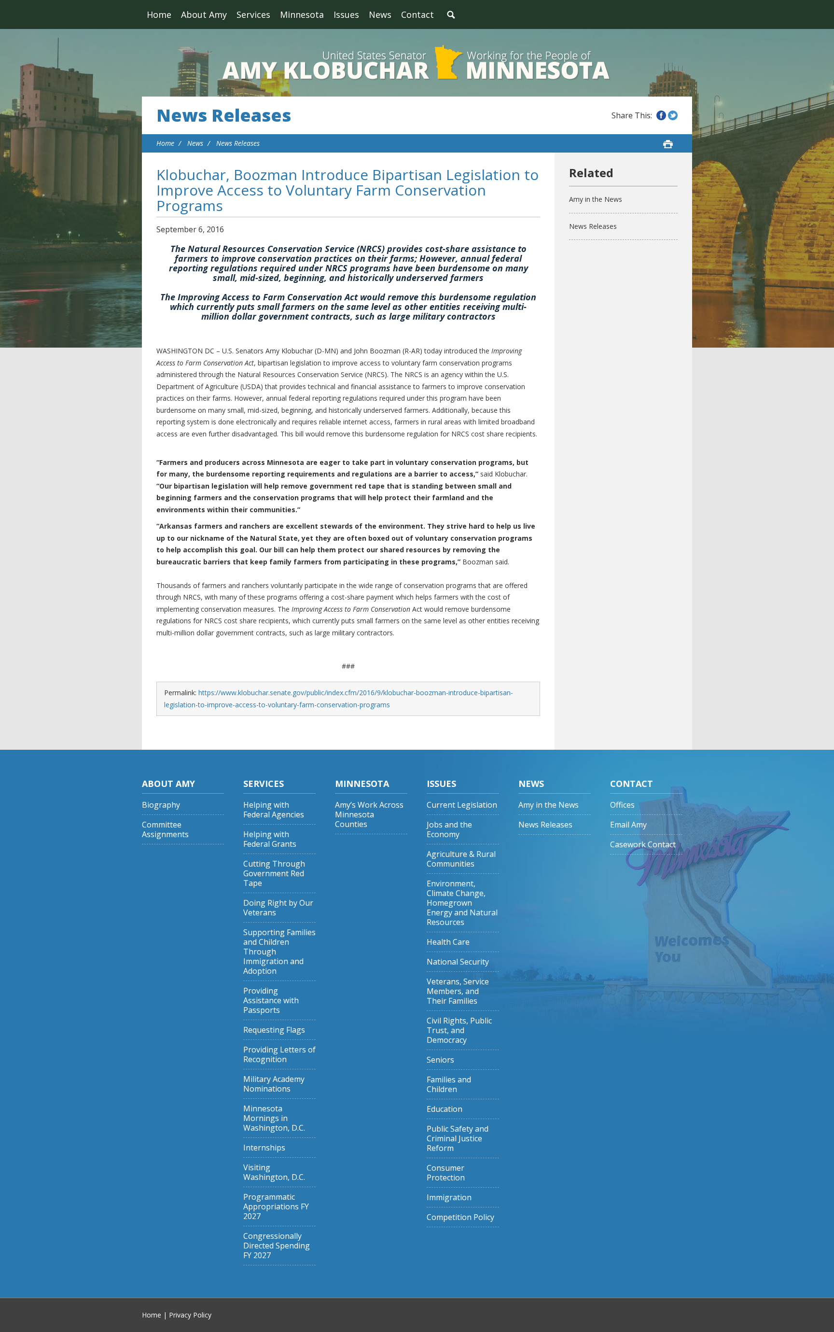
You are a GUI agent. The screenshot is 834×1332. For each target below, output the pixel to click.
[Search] (451, 14)
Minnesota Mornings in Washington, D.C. (274, 1118)
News (380, 14)
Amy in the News (595, 199)
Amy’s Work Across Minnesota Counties (369, 814)
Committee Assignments (165, 830)
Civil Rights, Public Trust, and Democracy (459, 1030)
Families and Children (449, 1084)
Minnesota (302, 14)
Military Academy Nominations (274, 1084)
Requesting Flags (274, 1030)
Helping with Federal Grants (269, 839)
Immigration (449, 1197)
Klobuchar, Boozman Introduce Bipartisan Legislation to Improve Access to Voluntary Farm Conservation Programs (347, 190)
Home (159, 14)
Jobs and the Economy (449, 830)
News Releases (223, 115)
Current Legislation (462, 805)
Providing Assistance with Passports (271, 1000)
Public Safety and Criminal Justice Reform (457, 1138)
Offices (622, 805)
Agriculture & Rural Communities (461, 859)
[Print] (668, 144)
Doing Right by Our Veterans (278, 908)
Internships (264, 1148)
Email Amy (628, 825)
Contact (417, 14)
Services (253, 14)
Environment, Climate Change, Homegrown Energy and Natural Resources (462, 903)
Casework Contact (643, 845)
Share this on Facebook (661, 115)
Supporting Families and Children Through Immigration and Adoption (279, 951)
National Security (458, 962)
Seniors (440, 1060)
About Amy (204, 14)
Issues (346, 14)
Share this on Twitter (673, 115)
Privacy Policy (190, 1314)
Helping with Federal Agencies (273, 810)
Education (444, 1109)
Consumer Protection (446, 1173)
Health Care (448, 942)
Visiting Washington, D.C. (274, 1172)
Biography (161, 805)
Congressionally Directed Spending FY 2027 (276, 1246)
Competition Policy (460, 1217)
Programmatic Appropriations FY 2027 (276, 1206)
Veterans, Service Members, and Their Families (458, 991)
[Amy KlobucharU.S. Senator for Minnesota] (417, 63)
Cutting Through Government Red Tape (274, 873)
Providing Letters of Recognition (279, 1055)
